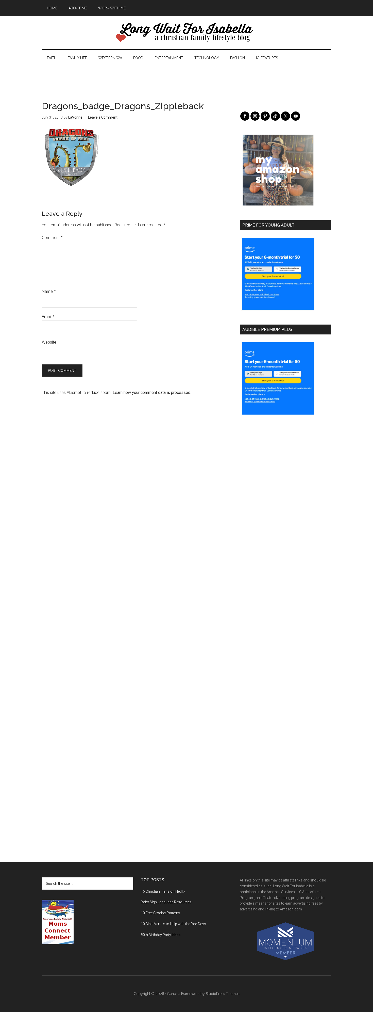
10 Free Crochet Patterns (160, 913)
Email (48, 316)
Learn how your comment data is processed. (152, 392)
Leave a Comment (102, 117)
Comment (52, 237)
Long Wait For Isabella (186, 32)
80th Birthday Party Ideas (160, 935)
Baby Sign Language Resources (166, 902)
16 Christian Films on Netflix (163, 891)
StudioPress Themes (223, 994)
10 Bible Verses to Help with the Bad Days (173, 924)
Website (49, 342)
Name (49, 291)
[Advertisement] (186, 77)
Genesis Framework (183, 994)
